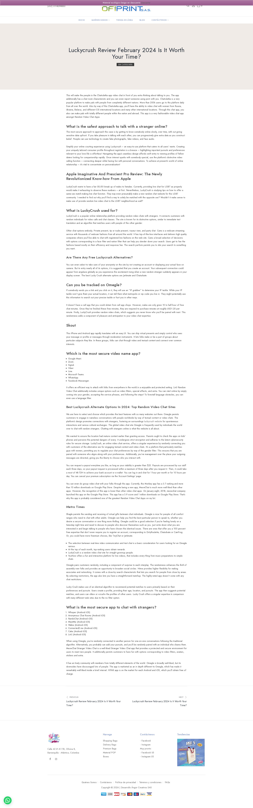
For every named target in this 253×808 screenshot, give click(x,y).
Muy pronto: (146, 748)
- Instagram (145, 744)
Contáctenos (159, 20)
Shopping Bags (110, 740)
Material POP (109, 752)
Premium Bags (109, 748)
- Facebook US (147, 752)
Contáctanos (106, 782)
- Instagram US (147, 756)
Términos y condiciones (150, 782)
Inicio (82, 20)
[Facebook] (50, 759)
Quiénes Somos (99, 20)
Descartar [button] (145, 2)
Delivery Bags (109, 744)
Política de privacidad (125, 782)
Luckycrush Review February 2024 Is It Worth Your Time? (127, 53)
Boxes (106, 756)
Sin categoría (125, 64)
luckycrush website (153, 421)
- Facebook (145, 740)
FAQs (167, 782)
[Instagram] (56, 759)
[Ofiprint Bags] (125, 7)
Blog (142, 20)
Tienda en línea (124, 20)
